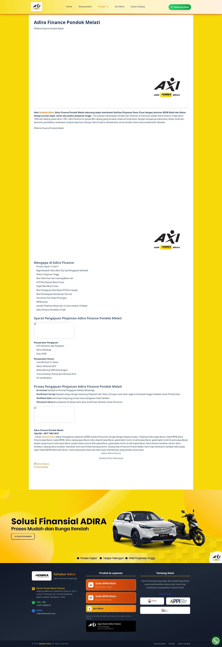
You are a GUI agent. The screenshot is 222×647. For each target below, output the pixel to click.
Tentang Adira (85, 6)
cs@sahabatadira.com (45, 613)
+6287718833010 (43, 605)
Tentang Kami (160, 643)
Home (69, 6)
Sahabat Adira (46, 112)
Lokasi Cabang (138, 6)
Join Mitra (119, 6)
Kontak (172, 643)
